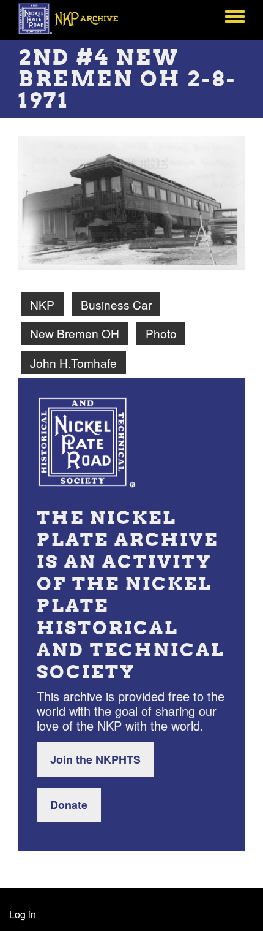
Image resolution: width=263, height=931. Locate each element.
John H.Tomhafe (73, 362)
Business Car (116, 304)
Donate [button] (68, 805)
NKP (42, 304)
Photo (161, 333)
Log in (22, 914)
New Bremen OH (74, 333)
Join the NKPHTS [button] (95, 759)
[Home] (75, 18)
